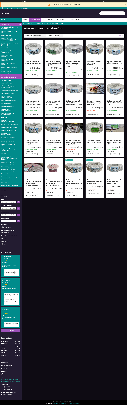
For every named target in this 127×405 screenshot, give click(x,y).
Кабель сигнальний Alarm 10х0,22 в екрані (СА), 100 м (94, 102)
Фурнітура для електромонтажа (6, 134)
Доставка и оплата (61, 19)
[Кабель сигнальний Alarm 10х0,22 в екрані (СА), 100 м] (95, 88)
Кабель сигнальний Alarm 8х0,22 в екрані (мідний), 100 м (53, 142)
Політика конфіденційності (74, 403)
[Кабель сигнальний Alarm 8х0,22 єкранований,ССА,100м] (74, 88)
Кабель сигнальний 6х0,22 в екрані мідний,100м (114, 181)
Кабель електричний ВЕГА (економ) (8, 64)
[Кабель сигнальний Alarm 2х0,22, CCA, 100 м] (33, 49)
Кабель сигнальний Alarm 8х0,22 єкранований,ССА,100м (74, 102)
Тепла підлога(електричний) (9, 90)
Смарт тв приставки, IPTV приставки (8, 138)
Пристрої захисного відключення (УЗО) (6, 96)
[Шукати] (123, 13)
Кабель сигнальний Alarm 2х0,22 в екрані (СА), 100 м (53, 63)
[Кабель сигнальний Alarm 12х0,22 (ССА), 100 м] (95, 128)
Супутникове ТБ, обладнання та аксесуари (9, 149)
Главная (25, 19)
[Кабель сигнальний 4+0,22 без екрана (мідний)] (33, 128)
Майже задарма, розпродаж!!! (9, 185)
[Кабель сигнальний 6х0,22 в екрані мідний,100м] (115, 167)
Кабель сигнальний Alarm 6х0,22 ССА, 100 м (114, 63)
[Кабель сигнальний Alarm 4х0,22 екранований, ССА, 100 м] (74, 167)
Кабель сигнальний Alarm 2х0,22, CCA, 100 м (33, 63)
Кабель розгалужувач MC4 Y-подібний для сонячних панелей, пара (11, 272)
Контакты (51, 19)
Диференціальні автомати (8, 100)
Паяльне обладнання (7, 174)
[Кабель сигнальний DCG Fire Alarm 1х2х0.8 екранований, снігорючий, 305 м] (33, 167)
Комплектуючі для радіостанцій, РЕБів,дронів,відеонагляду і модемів (9, 157)
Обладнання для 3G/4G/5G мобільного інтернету (9, 163)
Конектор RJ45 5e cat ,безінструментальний (10, 302)
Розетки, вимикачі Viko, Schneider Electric (7, 114)
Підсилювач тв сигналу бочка (11, 324)
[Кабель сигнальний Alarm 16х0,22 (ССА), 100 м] (115, 128)
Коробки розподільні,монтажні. (7, 121)
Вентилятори (5, 182)
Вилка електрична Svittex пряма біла (9, 298)
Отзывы (3, 190)
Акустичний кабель (6, 83)
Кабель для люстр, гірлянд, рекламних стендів (9, 68)
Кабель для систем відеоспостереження (7, 72)
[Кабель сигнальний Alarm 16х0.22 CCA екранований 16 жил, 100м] (74, 49)
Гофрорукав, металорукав (8, 130)
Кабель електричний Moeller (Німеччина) (9, 44)
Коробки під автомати (7, 106)
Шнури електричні (6, 180)
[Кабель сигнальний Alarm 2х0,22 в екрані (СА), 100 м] (54, 49)
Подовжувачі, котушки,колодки (6, 109)
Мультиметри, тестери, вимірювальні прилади (8, 170)
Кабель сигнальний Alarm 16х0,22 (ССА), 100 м (114, 142)
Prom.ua (72, 401)
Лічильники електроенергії (9, 127)
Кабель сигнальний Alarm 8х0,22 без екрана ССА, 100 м (53, 102)
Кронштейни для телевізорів (9, 177)
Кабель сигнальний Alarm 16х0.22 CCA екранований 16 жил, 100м (73, 64)
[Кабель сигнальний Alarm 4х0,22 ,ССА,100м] (95, 49)
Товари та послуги (30, 23)
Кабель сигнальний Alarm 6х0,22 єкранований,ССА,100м (33, 102)
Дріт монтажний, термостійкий (6, 51)
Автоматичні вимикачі (7, 93)
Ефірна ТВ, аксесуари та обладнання (8, 145)
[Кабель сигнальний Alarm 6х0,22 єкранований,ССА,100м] (33, 88)
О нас (44, 19)
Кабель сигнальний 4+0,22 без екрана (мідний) (32, 142)
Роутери (3, 153)
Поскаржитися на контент (59, 403)
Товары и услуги (34, 19)
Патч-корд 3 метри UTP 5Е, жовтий (11, 295)
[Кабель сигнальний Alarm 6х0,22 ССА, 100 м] (115, 49)
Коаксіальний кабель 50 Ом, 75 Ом (10, 32)
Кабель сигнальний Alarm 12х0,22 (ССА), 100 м (94, 142)
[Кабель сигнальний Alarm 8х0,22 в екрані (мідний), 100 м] (54, 128)
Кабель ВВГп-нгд (6, 48)
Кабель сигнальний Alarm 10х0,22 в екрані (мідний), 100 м (74, 142)
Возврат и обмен (74, 19)
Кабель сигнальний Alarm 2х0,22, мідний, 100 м (114, 102)
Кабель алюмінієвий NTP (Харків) (8, 55)
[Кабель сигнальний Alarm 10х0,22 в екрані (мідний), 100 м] (74, 128)
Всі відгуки (11, 330)
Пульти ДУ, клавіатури (7, 141)
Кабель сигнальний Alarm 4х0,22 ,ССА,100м (94, 63)
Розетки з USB (5, 117)
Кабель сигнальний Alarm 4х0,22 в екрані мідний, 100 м (94, 181)
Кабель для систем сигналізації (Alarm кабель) (8, 76)
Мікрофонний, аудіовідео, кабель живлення (8, 86)
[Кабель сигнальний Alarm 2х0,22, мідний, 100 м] (115, 88)
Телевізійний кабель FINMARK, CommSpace (9, 27)
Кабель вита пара (6, 35)
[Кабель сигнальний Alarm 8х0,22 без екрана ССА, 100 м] (54, 88)
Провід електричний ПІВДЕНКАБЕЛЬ (7, 60)
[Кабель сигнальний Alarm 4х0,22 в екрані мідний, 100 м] (95, 167)
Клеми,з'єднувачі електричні (9, 124)
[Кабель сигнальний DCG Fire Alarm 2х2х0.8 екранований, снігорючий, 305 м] (54, 167)
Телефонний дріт (6, 80)
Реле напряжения (6, 103)
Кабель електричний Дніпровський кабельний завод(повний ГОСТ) (8, 40)
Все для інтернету (6, 166)
